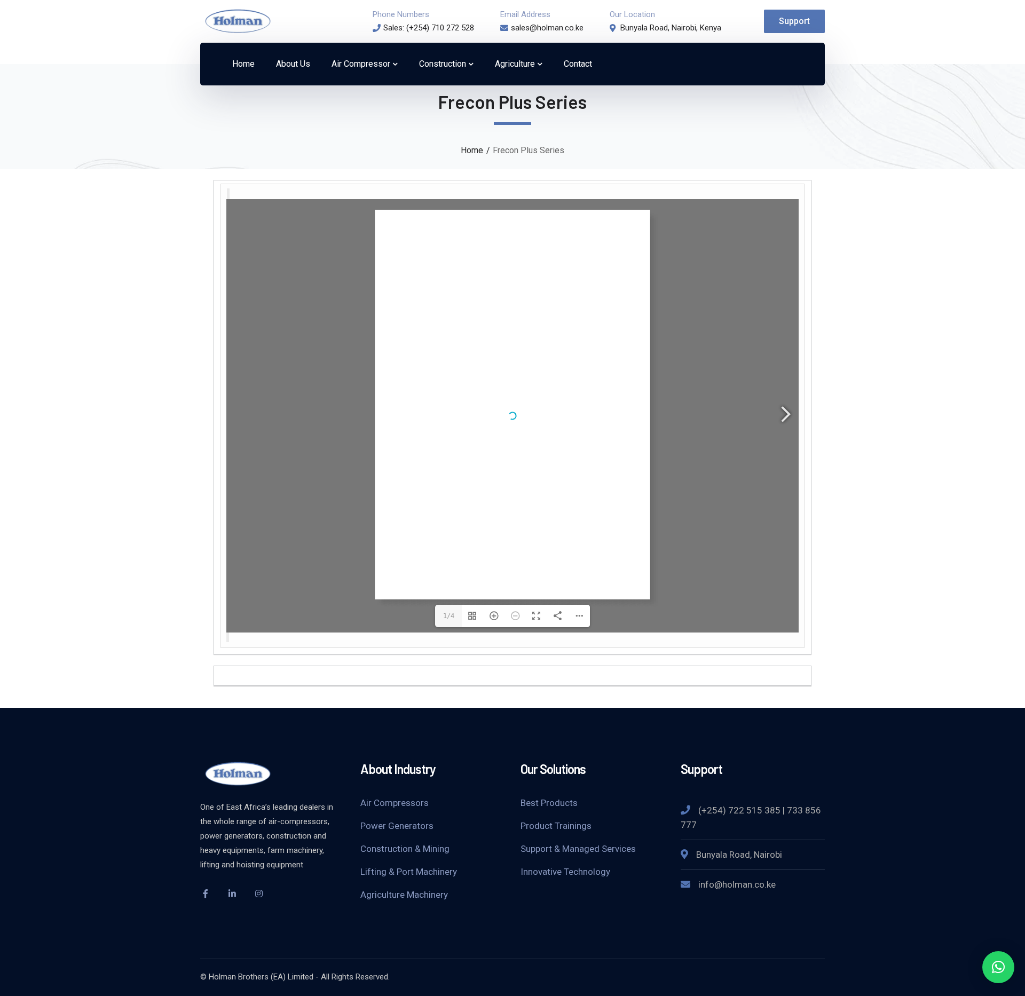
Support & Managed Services (578, 848)
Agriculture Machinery (404, 894)
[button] (998, 967)
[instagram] (259, 893)
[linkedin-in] (232, 893)
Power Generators (396, 825)
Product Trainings (556, 825)
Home (472, 150)
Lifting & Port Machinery (408, 871)
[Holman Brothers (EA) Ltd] (237, 20)
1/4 (448, 616)
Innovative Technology (565, 871)
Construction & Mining (405, 848)
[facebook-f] (205, 893)
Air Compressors (394, 802)
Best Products (549, 802)
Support (794, 21)
